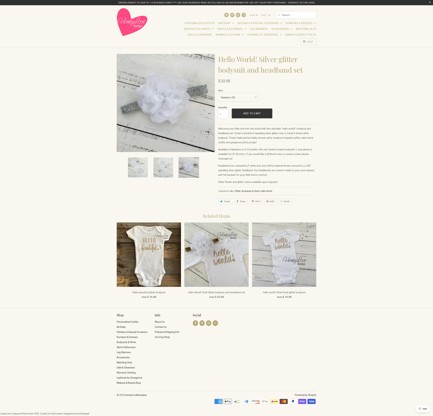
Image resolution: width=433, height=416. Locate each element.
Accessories (280, 29)
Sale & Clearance (200, 34)
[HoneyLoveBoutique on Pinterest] (232, 15)
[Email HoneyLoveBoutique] (244, 15)
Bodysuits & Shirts (197, 29)
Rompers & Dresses (299, 23)
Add (272, 201)
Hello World (266, 191)
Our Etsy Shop (162, 337)
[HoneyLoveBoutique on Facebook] (226, 15)
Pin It (257, 201)
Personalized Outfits (200, 23)
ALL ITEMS (235, 191)
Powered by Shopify (305, 395)
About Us (160, 322)
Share (242, 201)
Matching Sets (306, 29)
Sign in (253, 15)
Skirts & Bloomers (230, 29)
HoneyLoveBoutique (136, 395)
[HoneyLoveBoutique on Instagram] (238, 15)
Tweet (227, 201)
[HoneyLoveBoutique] (132, 23)
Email (286, 201)
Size (220, 90)
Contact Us (160, 327)
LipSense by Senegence (263, 34)
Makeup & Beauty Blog (300, 34)
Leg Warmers (259, 29)
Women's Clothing (228, 34)
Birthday (224, 23)
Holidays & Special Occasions (259, 23)
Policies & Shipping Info (167, 332)
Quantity (222, 107)
